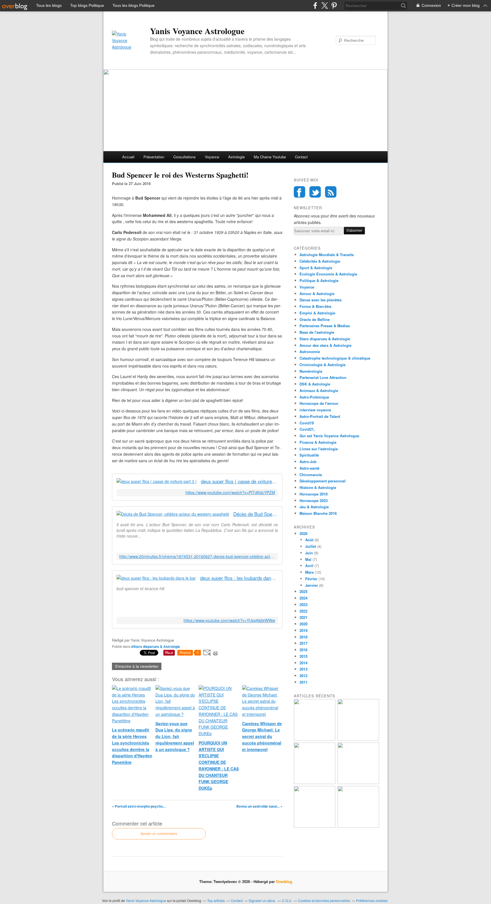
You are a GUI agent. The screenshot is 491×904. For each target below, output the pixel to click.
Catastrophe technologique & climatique (334, 358)
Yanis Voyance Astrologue (197, 31)
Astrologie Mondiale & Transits (326, 254)
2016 (303, 649)
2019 (303, 630)
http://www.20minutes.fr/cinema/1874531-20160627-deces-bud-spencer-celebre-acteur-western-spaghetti (197, 556)
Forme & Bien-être (315, 306)
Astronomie (309, 351)
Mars (309, 572)
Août (309, 539)
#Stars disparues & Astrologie (155, 646)
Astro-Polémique (314, 397)
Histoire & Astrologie (317, 487)
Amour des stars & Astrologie (325, 345)
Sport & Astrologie (315, 267)
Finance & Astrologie (317, 442)
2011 (303, 682)
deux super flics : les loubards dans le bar (239, 578)
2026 (303, 533)
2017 (303, 643)
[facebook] (315, 5)
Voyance (212, 156)
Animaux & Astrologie (318, 390)
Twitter (315, 192)
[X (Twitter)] (324, 5)
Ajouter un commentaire (158, 834)
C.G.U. (287, 900)
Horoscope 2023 (313, 500)
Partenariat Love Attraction (322, 377)
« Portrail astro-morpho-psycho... (138, 806)
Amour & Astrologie (316, 293)
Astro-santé (309, 468)
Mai (308, 559)
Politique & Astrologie (318, 280)
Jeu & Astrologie (314, 506)
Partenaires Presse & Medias (324, 325)
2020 (303, 624)
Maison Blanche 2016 (318, 513)
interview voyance (315, 409)
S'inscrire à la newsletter (137, 666)
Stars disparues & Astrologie (324, 338)
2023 (303, 604)
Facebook (299, 192)
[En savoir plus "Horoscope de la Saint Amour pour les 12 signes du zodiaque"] (314, 826)
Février (311, 578)
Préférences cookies (372, 900)
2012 (303, 675)
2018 (303, 637)
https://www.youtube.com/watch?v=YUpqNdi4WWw (229, 620)
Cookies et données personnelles (324, 900)
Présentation (153, 156)
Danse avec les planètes (320, 299)
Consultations (184, 156)
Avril (309, 565)
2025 (303, 591)
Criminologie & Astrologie (322, 364)
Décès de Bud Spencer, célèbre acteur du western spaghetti (255, 514)
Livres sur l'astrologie (318, 448)
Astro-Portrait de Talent (319, 416)
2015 (303, 656)
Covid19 (306, 423)
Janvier (311, 585)
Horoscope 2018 (313, 494)
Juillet (310, 546)
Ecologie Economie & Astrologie (328, 274)
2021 (303, 617)
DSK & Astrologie (314, 384)
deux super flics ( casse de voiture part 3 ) (239, 481)
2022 (303, 611)
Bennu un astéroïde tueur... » (259, 806)
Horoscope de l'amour (318, 403)
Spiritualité (309, 455)
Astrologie (236, 156)
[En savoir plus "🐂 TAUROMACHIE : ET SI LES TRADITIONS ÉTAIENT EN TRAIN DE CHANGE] (358, 826)
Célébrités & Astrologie (319, 261)
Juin (309, 552)
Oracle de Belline (314, 319)
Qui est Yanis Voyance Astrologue (329, 435)
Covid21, (307, 429)
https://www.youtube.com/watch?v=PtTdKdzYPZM (230, 492)
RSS (330, 192)
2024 (303, 598)
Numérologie (310, 371)
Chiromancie (310, 474)
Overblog (284, 881)
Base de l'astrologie (316, 332)
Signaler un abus (262, 900)
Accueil (128, 156)
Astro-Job (308, 461)
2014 (303, 662)
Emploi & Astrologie (317, 313)
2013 (303, 669)
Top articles (216, 900)
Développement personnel (322, 481)
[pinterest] (334, 5)
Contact (301, 156)
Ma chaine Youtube (270, 156)
